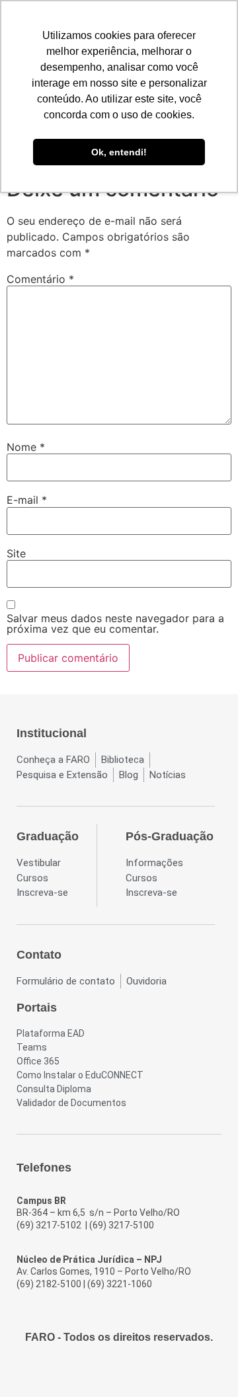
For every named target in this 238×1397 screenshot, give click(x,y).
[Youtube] (131, 1372)
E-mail (27, 500)
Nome (26, 447)
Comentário (40, 279)
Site (16, 553)
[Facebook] (83, 1372)
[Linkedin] (155, 1372)
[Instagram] (107, 1372)
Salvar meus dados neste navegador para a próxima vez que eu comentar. (115, 623)
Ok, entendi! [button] (119, 152)
